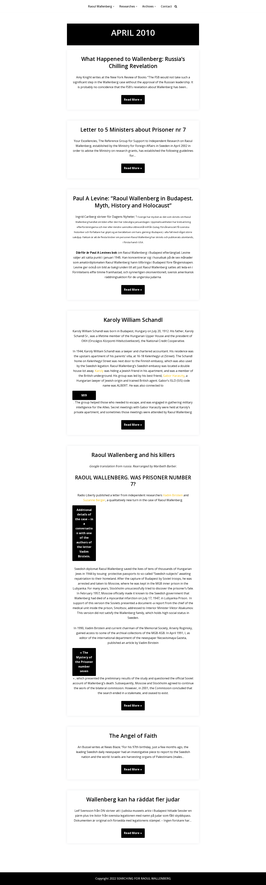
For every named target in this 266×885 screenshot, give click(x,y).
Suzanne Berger (94, 500)
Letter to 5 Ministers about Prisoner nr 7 (133, 129)
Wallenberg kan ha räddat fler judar (133, 799)
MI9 (84, 395)
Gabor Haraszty (173, 376)
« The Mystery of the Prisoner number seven (84, 662)
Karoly (99, 371)
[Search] (175, 6)
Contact (166, 6)
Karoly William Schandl (133, 319)
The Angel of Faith (133, 735)
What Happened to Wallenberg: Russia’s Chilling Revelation (133, 62)
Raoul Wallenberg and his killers (133, 455)
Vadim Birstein (173, 495)
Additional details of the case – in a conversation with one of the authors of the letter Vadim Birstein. (84, 533)
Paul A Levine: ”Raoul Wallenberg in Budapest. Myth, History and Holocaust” (133, 202)
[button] (113, 6)
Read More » (131, 100)
